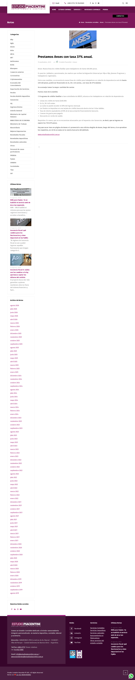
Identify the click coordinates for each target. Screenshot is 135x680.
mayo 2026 (14, 316)
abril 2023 (13, 446)
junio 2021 (13, 523)
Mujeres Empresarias (18, 131)
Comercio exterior (17, 72)
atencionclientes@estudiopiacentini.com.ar (27, 657)
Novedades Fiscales (17, 135)
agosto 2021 (14, 516)
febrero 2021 (14, 537)
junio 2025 (13, 355)
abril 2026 (13, 319)
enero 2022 (14, 498)
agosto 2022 (14, 474)
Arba (12, 50)
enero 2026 (14, 330)
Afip (11, 40)
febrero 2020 (15, 572)
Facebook (77, 629)
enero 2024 (14, 414)
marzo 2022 (14, 491)
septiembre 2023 (16, 428)
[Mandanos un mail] (65, 3)
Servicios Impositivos (98, 630)
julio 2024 (13, 393)
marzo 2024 (14, 407)
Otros (12, 146)
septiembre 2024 (16, 386)
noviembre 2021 (16, 505)
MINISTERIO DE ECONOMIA (20, 120)
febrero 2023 (15, 453)
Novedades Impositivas (19, 138)
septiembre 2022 (16, 470)
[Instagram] (96, 3)
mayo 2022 (14, 484)
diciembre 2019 (15, 579)
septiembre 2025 (16, 344)
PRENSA (13, 155)
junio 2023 (13, 439)
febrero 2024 (15, 411)
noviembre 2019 (16, 583)
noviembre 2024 (16, 379)
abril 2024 (13, 404)
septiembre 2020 (16, 555)
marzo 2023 (14, 449)
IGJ (11, 103)
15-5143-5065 (18, 650)
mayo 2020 (14, 562)
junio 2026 (14, 312)
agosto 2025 (14, 348)
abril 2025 (13, 362)
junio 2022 (13, 481)
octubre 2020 (15, 551)
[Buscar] (123, 3)
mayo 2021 (14, 526)
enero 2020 (14, 576)
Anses (75, 62)
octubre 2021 (15, 509)
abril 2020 (13, 565)
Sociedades (14, 166)
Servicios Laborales (97, 633)
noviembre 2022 (16, 463)
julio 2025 (13, 351)
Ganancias (14, 100)
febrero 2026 (15, 326)
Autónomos (14, 61)
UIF (11, 173)
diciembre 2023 (15, 418)
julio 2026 (13, 309)
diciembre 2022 (15, 460)
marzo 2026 (14, 323)
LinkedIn (77, 633)
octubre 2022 (15, 467)
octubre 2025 (15, 341)
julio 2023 (13, 435)
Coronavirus (15, 76)
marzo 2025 (14, 365)
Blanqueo (13, 68)
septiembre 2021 (16, 512)
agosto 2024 (14, 390)
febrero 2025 (15, 369)
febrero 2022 (15, 495)
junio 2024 (14, 397)
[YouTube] (99, 3)
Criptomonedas (16, 79)
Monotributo (15, 128)
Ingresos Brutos (16, 107)
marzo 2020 (14, 569)
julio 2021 (13, 519)
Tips (12, 170)
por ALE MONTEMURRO (23, 675)
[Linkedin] (93, 3)
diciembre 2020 (15, 544)
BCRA (12, 65)
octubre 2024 (15, 383)
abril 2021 (13, 530)
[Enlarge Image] (83, 39)
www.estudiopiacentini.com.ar (49, 134)
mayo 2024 (14, 400)
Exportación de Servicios (19, 89)
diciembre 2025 (15, 333)
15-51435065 (80, 3)
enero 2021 (14, 540)
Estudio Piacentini (65, 62)
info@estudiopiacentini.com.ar (27, 654)
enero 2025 (14, 372)
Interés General (16, 111)
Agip (12, 43)
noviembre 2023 (16, 421)
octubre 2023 (15, 425)
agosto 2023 (14, 432)
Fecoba (13, 93)
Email (57, 3)
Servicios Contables (97, 628)
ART (11, 58)
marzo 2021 (14, 533)
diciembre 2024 (15, 376)
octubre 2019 (15, 586)
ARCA (12, 54)
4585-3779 (71, 3)
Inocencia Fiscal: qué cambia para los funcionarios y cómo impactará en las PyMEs (119, 649)
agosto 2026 (14, 305)
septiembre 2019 (16, 590)
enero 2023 (14, 456)
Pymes (12, 159)
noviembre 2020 (16, 548)
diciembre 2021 (15, 502)
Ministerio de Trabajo (18, 124)
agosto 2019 (14, 593)
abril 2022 (13, 488)
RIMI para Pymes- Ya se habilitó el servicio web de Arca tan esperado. (20, 202)
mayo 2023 (14, 442)
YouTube (77, 642)
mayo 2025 (14, 358)
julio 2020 (13, 558)
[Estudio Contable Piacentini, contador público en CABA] (28, 6)
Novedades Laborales (18, 142)
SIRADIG (13, 163)
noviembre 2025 (16, 337)
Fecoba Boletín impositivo (20, 96)
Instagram (78, 638)
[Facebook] (90, 3)
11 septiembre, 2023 (44, 62)
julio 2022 (13, 477)
